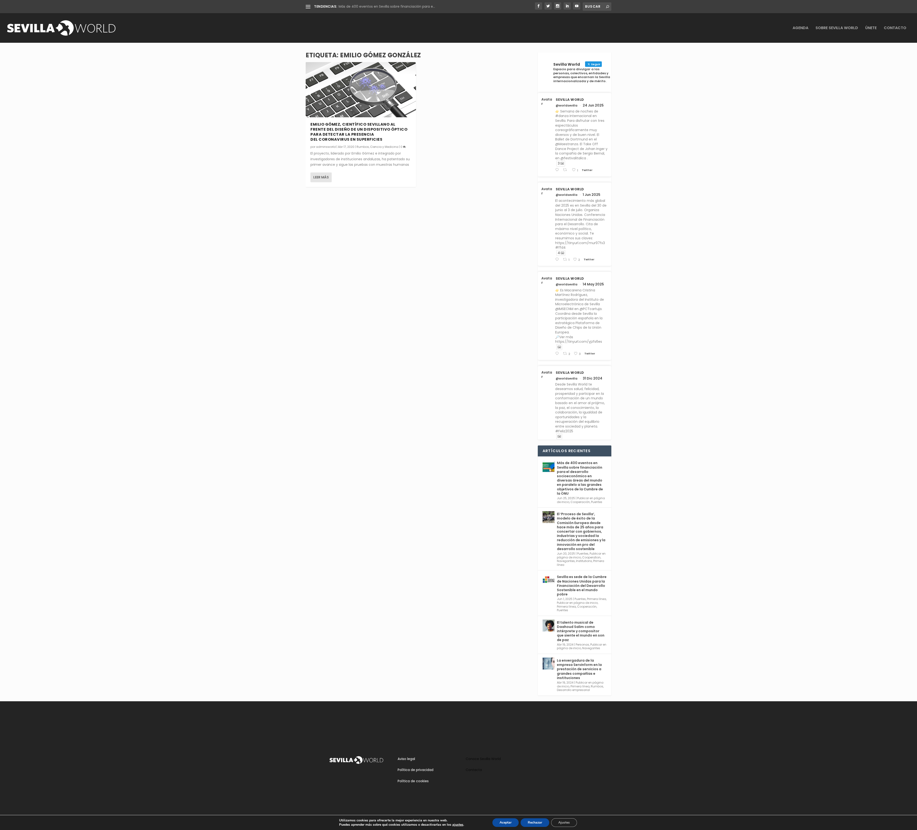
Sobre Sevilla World (837, 28)
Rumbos (363, 147)
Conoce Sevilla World (483, 758)
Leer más (321, 177)
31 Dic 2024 (592, 378)
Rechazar (535, 822)
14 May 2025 (593, 284)
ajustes (457, 825)
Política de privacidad (415, 769)
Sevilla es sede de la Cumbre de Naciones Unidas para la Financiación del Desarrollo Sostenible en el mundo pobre (582, 585)
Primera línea (596, 599)
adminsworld (326, 147)
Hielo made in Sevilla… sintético (364, 6)
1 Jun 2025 (591, 194)
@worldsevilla (566, 105)
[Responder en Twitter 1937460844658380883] (558, 170)
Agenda (800, 28)
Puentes (596, 502)
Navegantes (566, 561)
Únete (871, 28)
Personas (582, 645)
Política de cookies (413, 781)
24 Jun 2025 (593, 105)
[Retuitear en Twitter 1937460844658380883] (566, 170)
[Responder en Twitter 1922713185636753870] (558, 353)
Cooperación (580, 502)
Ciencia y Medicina (384, 147)
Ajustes (564, 822)
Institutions (584, 561)
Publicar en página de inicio (577, 603)
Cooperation (591, 557)
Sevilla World (570, 99)
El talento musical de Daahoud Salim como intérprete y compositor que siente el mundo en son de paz (580, 631)
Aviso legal (406, 758)
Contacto (895, 28)
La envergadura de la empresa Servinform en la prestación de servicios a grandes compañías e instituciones (579, 669)
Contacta (474, 769)
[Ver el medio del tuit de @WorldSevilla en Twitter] (559, 347)
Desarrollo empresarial (573, 690)
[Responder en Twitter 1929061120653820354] (558, 259)
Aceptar (506, 822)
